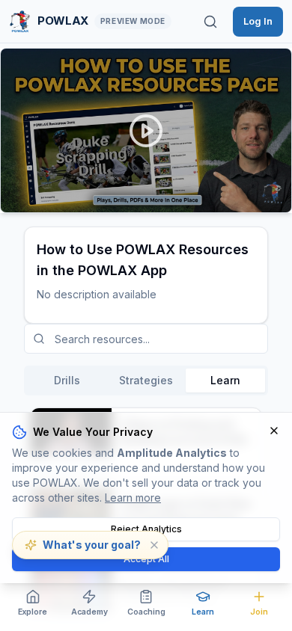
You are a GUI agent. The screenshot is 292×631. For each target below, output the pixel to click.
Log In (258, 21)
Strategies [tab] (146, 380)
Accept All (146, 558)
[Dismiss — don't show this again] (154, 545)
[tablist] (146, 380)
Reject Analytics (146, 529)
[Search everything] (210, 21)
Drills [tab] (67, 380)
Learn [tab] (225, 380)
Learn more (133, 497)
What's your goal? (92, 544)
